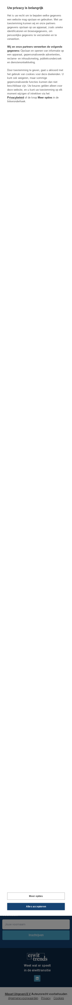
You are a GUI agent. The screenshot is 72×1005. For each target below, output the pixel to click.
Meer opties (36, 896)
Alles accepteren (36, 906)
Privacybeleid (15, 97)
